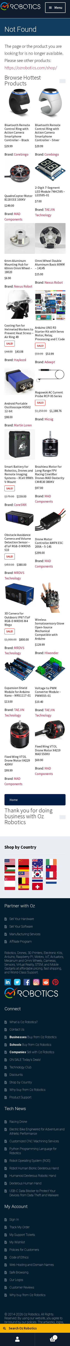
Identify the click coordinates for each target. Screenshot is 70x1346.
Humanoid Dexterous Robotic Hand (33, 1176)
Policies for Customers (24, 1250)
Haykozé (20, 360)
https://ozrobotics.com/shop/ (30, 67)
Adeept (50, 362)
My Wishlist (17, 1242)
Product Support (20, 1097)
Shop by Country (21, 1082)
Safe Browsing (19, 1272)
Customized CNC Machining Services (34, 1141)
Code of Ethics (19, 1257)
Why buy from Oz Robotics (28, 1090)
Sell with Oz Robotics (32, 1052)
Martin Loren (23, 425)
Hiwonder (51, 653)
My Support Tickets (22, 1235)
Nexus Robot (23, 286)
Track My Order (20, 1227)
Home (14, 800)
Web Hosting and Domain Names (32, 1265)
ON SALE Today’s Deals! (25, 1060)
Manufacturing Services (25, 934)
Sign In (14, 1219)
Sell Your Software (21, 926)
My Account (17, 1339)
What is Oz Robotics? (24, 1022)
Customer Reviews (22, 1287)
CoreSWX (20, 505)
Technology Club (21, 1067)
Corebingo (21, 154)
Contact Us (17, 1029)
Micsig (49, 419)
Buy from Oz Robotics (33, 1037)
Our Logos (16, 1280)
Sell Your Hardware (22, 919)
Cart (45, 1336)
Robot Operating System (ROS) (30, 1161)
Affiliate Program (21, 941)
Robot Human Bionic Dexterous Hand (34, 1168)
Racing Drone (18, 1122)
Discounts (16, 1075)
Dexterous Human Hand (25, 1183)
